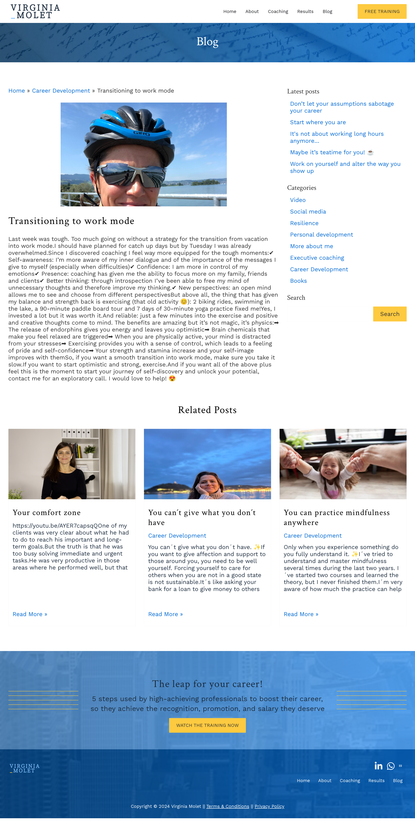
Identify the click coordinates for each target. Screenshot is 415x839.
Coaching (278, 11)
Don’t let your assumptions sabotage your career (342, 107)
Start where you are (318, 122)
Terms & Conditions (227, 806)
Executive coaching (317, 257)
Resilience (304, 223)
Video (298, 200)
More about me (311, 246)
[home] (36, 11)
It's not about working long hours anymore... (337, 137)
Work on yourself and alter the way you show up (345, 167)
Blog (327, 11)
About (252, 11)
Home (229, 11)
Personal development (321, 234)
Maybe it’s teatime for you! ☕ (332, 152)
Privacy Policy (269, 806)
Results (305, 11)
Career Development (61, 90)
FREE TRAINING (382, 11)
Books (298, 280)
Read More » (30, 614)
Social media (308, 211)
